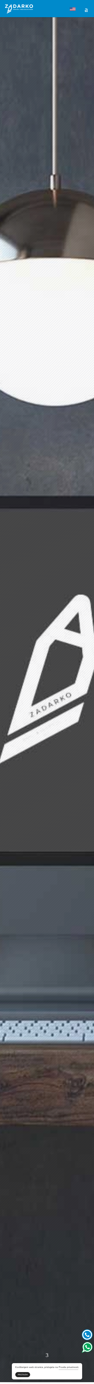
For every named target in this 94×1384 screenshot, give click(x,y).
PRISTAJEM (23, 1374)
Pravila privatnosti (68, 1367)
